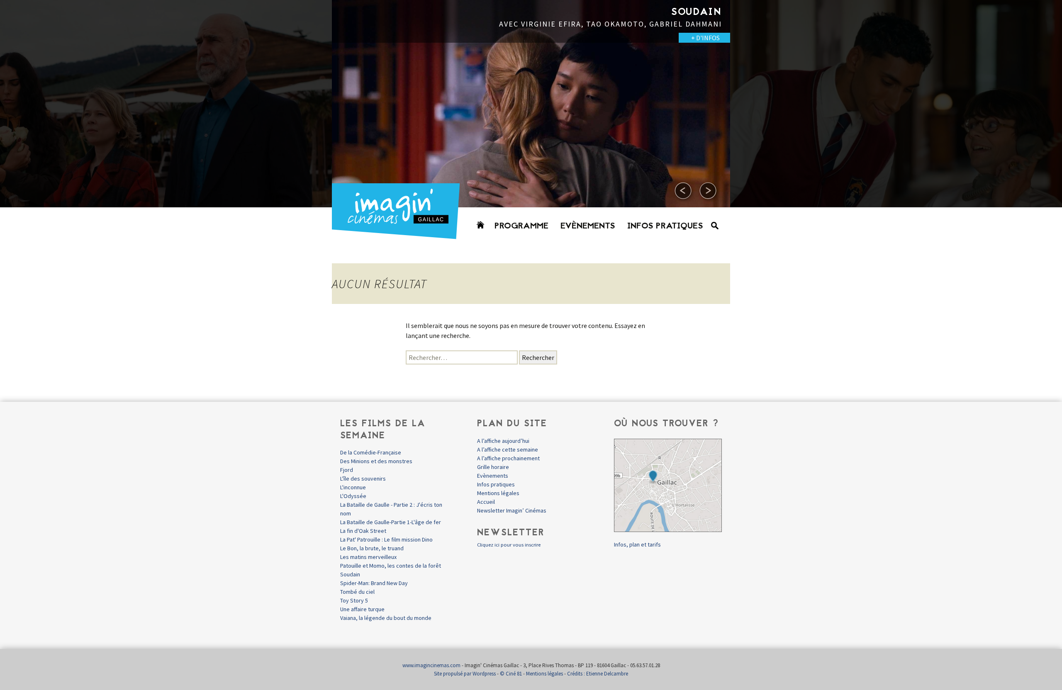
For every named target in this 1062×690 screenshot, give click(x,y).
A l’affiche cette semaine (507, 449)
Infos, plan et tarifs (637, 544)
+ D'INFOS (307, 38)
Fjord (346, 470)
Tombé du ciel (357, 591)
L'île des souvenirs (363, 478)
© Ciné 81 (511, 673)
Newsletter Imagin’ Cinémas (511, 510)
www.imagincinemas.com (431, 665)
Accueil (486, 501)
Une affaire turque (362, 609)
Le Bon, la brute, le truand (372, 548)
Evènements (587, 226)
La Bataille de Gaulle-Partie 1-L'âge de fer (390, 522)
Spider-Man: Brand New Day (374, 583)
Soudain (350, 574)
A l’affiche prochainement (508, 458)
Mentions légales (498, 493)
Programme (521, 226)
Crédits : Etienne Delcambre (597, 673)
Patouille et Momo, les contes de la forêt (390, 565)
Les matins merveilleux (368, 557)
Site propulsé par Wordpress (465, 673)
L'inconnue (353, 487)
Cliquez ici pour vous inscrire (509, 545)
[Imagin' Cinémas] (399, 235)
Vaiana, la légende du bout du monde (385, 618)
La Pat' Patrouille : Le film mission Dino (386, 539)
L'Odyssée (353, 496)
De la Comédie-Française (370, 452)
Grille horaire (493, 467)
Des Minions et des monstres (376, 461)
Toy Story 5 (354, 600)
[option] (531, 103)
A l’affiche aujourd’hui (503, 441)
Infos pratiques (665, 226)
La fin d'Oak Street (363, 531)
